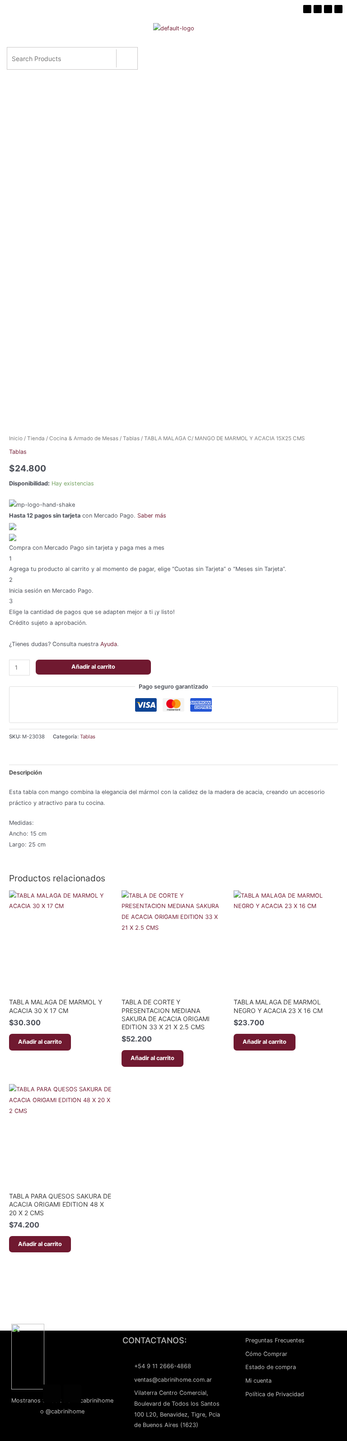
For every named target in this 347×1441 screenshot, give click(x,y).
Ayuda (108, 644)
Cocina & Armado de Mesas (83, 438)
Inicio (16, 438)
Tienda (36, 438)
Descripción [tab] (25, 772)
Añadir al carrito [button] (40, 1041)
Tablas (131, 438)
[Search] (126, 58)
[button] (171, 47)
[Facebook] (52, 1393)
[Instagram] (72, 1393)
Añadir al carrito (93, 666)
